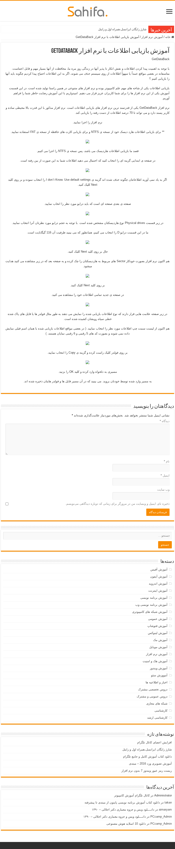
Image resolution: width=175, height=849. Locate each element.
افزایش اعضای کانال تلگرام (154, 742)
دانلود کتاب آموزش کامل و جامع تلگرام (147, 756)
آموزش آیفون (158, 576)
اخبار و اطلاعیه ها (156, 682)
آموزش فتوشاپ (157, 626)
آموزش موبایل (158, 647)
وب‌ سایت (163, 489)
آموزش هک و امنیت (155, 661)
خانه (168, 37)
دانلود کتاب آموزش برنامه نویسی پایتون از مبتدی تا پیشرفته (122, 802)
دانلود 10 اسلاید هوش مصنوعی (126, 823)
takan (168, 802)
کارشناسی (160, 710)
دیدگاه (165, 421)
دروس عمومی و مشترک (152, 696)
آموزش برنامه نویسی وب (151, 604)
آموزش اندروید (158, 583)
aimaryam (165, 809)
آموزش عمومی (157, 619)
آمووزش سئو (159, 675)
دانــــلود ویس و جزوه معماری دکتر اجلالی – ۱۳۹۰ (123, 809)
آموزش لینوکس (157, 633)
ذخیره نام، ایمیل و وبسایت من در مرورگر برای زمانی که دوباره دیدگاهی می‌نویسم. (117, 503)
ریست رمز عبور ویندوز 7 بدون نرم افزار (146, 770)
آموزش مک (160, 640)
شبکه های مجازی (156, 703)
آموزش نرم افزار (152, 37)
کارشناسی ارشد (157, 717)
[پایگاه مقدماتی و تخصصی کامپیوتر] (88, 10)
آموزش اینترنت (157, 590)
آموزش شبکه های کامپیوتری (149, 611)
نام (167, 461)
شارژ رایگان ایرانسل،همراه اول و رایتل (122, 29)
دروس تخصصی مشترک (152, 689)
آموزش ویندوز (158, 668)
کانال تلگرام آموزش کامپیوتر (132, 795)
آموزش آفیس (158, 569)
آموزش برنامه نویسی (153, 597)
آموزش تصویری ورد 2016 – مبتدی (150, 763)
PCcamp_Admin (161, 816)
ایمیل (165, 475)
